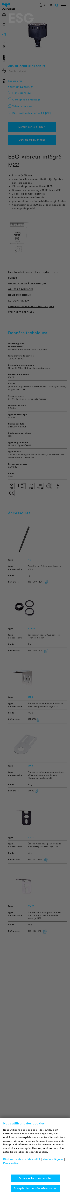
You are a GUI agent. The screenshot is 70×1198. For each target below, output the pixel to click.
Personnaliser (11, 1163)
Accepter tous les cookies (35, 1178)
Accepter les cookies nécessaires (35, 1188)
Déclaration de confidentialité (21, 1159)
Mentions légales (53, 1159)
